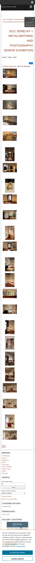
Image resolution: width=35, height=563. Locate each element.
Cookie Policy (20, 546)
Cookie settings (10, 544)
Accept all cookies (17, 553)
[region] (17, 546)
